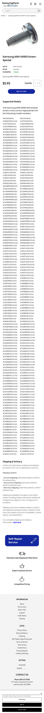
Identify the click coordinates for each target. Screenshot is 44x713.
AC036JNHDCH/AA (27, 346)
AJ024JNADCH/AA (10, 267)
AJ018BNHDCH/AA (27, 289)
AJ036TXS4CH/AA (27, 248)
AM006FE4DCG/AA (10, 121)
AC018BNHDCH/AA (10, 424)
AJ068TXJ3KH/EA (26, 173)
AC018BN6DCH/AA (10, 427)
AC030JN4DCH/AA (10, 373)
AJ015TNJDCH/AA (9, 292)
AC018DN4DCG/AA (10, 170)
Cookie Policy (22, 648)
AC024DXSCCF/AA (10, 159)
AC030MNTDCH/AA (10, 365)
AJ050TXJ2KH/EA (9, 178)
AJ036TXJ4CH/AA (9, 251)
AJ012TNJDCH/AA (9, 297)
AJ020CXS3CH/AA (27, 275)
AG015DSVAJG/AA (27, 181)
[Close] (41, 693)
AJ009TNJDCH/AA (10, 308)
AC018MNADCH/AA (10, 408)
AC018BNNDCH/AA (27, 419)
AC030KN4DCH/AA (10, 367)
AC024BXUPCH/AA (10, 395)
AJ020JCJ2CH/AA (9, 454)
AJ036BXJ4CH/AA (10, 257)
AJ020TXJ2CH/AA (27, 273)
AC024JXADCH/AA (27, 389)
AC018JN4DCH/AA (10, 416)
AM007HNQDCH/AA (10, 224)
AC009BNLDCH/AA (10, 449)
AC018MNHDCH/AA (27, 405)
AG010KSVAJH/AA (26, 319)
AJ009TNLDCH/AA (27, 305)
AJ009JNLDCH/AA (27, 311)
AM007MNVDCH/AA (10, 221)
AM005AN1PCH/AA (10, 246)
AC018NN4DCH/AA (27, 403)
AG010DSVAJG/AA (9, 129)
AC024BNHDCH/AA (27, 397)
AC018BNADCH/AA (27, 424)
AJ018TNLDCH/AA (27, 281)
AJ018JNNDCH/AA (10, 286)
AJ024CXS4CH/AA (27, 267)
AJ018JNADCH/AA (10, 289)
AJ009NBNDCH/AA (27, 308)
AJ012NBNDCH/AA (27, 297)
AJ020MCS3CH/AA (10, 275)
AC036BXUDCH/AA (10, 351)
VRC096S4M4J (8, 119)
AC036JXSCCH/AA (27, 343)
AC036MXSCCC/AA (27, 338)
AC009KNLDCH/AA (27, 443)
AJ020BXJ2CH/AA (27, 278)
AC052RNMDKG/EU (10, 137)
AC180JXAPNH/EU (9, 189)
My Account (22, 607)
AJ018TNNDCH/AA (10, 281)
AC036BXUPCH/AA (27, 349)
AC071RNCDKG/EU (27, 202)
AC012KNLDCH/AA (10, 435)
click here (17, 522)
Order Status (22, 616)
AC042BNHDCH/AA (27, 332)
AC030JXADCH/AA (10, 370)
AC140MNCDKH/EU (27, 132)
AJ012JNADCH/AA (10, 303)
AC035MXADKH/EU (27, 140)
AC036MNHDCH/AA (27, 340)
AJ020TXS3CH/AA (9, 273)
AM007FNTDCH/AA (27, 224)
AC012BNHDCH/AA (10, 441)
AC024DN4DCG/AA (27, 162)
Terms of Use (22, 645)
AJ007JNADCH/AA (10, 316)
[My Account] (31, 3)
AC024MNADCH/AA (27, 386)
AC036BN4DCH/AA (27, 359)
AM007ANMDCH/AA (10, 229)
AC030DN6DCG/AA (10, 143)
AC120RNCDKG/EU (10, 135)
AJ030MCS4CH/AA (10, 259)
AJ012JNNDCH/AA (10, 300)
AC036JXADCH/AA (10, 346)
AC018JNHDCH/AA (27, 413)
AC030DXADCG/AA (27, 154)
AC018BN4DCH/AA (27, 427)
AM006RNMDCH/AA (10, 232)
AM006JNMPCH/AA (10, 235)
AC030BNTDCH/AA (10, 378)
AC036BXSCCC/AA (10, 354)
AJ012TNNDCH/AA (10, 294)
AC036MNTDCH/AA (10, 340)
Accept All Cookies (22, 709)
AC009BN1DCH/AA (27, 451)
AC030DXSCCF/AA (10, 154)
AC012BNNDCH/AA (27, 435)
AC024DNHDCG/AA (10, 162)
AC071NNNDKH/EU (10, 205)
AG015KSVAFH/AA (9, 319)
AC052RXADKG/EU (10, 211)
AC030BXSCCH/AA (27, 373)
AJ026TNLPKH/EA (9, 181)
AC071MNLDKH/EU (27, 208)
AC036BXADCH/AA (27, 354)
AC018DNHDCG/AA (27, 167)
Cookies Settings (22, 699)
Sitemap (22, 619)
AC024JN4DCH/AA (27, 392)
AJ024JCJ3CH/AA (27, 454)
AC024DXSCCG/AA (27, 156)
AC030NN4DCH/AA (10, 362)
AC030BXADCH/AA (27, 376)
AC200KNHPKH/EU (27, 186)
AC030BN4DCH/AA (27, 381)
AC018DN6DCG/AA (10, 146)
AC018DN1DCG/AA (27, 170)
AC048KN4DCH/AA (27, 327)
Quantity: (28, 83)
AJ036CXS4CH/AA (10, 254)
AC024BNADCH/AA (10, 400)
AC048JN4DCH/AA (10, 332)
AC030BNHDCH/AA (27, 378)
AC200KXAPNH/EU (10, 132)
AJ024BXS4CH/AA (10, 270)
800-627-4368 (25, 679)
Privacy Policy (22, 630)
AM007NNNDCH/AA (27, 219)
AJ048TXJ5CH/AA (27, 246)
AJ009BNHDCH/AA (27, 313)
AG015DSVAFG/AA (9, 183)
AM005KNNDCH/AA (27, 243)
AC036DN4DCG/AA (10, 151)
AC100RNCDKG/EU (27, 194)
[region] (22, 702)
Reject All (22, 704)
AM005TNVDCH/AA (10, 240)
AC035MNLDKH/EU (10, 216)
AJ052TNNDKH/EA (27, 124)
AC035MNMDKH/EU (27, 213)
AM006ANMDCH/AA (27, 238)
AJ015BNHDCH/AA (27, 292)
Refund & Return (22, 633)
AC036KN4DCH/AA (10, 343)
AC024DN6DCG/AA (27, 143)
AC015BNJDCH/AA (27, 430)
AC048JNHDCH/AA (27, 330)
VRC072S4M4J (25, 119)
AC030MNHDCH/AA (27, 365)
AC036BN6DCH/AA (10, 359)
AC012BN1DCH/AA (27, 441)
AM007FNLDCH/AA (10, 227)
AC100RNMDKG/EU (10, 194)
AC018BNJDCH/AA (27, 422)
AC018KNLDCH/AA (10, 411)
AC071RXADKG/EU (27, 200)
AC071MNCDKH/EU (27, 135)
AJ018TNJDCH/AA (9, 284)
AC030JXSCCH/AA (27, 367)
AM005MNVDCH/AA (10, 243)
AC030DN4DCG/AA (10, 156)
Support (22, 613)
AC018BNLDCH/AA (10, 422)
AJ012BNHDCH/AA (27, 303)
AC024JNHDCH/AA (10, 392)
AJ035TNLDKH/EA (26, 178)
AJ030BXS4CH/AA (10, 262)
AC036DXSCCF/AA (10, 148)
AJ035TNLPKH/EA (26, 127)
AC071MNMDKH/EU (10, 208)
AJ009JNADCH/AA (10, 313)
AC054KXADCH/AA (10, 324)
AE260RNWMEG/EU (10, 186)
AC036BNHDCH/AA (27, 357)
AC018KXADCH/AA (27, 408)
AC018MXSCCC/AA (10, 405)
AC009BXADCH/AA (10, 446)
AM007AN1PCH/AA (27, 229)
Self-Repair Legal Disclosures (22, 639)
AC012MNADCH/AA (10, 432)
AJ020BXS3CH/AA (10, 278)
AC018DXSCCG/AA (10, 165)
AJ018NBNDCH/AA (27, 284)
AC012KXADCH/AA (27, 432)
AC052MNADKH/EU (10, 213)
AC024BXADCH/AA (10, 397)
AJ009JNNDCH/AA (10, 311)
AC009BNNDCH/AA (27, 446)
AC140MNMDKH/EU (10, 192)
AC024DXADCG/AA (27, 159)
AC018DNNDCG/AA (27, 165)
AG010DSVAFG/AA (27, 183)
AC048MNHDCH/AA (10, 327)
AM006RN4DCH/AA (27, 232)
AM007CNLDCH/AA (27, 227)
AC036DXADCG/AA (27, 148)
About (22, 604)
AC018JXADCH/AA (10, 413)
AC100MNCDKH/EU (27, 197)
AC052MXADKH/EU (27, 137)
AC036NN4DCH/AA (10, 338)
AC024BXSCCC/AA (27, 395)
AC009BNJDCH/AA (27, 449)
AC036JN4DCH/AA (10, 349)
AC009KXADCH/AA (10, 443)
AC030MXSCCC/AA (27, 362)
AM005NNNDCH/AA (27, 240)
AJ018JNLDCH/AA (26, 286)
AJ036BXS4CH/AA (27, 254)
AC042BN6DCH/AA (10, 335)
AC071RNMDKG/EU (10, 202)
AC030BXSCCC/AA (10, 376)
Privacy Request (22, 651)
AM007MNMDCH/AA (27, 221)
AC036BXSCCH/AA (27, 351)
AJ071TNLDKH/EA (9, 124)
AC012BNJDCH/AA (27, 438)
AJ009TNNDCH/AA (10, 305)
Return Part (22, 610)
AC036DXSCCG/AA (27, 146)
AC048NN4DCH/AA (27, 324)
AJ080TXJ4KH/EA (9, 173)
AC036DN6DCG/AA (10, 140)
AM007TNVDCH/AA (10, 219)
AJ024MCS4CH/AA (27, 265)
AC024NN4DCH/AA (10, 384)
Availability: (7, 72)
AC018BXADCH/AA (10, 419)
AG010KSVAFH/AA (9, 321)
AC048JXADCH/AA (10, 330)
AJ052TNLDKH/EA (26, 175)
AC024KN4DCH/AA (10, 389)
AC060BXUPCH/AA (27, 321)
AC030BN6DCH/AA (10, 381)
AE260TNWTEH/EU (27, 129)
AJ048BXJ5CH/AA (10, 248)
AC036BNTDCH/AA (10, 357)
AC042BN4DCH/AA (27, 335)
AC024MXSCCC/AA (27, 384)
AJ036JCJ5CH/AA (27, 251)
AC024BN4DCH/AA (10, 403)
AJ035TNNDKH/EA (10, 127)
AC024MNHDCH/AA (10, 386)
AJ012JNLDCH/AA (26, 300)
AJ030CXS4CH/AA (27, 259)
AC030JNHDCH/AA (27, 370)
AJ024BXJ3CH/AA (27, 270)
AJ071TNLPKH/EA (26, 121)
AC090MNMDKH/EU (10, 200)
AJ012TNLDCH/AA (27, 294)
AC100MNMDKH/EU (10, 197)
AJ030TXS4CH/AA (27, 257)
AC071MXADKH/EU (27, 205)
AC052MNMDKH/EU (27, 211)
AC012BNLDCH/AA (10, 438)
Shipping (22, 636)
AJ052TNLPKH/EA (9, 175)
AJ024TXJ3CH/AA (9, 265)
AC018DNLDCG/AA (10, 167)
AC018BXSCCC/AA (27, 416)
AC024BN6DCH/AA (27, 400)
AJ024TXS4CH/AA (27, 262)
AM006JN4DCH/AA (27, 235)
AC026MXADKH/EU (27, 216)
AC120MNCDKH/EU (27, 192)
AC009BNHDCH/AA (10, 451)
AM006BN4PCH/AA (10, 238)
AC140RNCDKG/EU (27, 189)
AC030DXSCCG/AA (27, 151)
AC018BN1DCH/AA (10, 430)
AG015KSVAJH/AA (26, 316)
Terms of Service (22, 642)
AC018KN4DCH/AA (27, 411)
